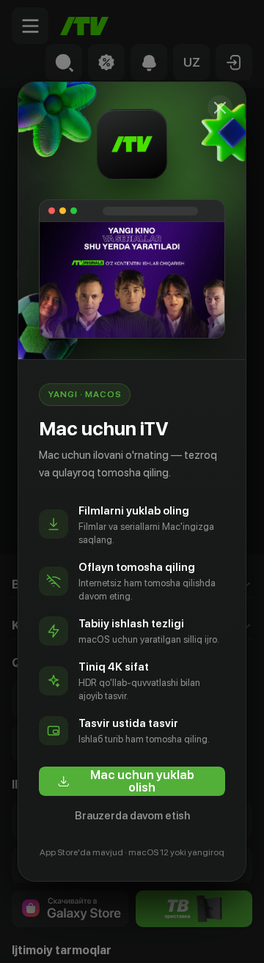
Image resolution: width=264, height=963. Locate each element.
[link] (132, 781)
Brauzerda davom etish (132, 815)
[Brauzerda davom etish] (220, 107)
